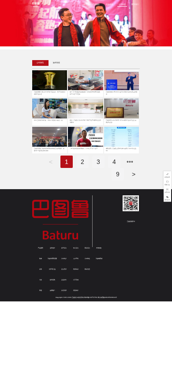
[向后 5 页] (130, 162)
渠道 (40, 290)
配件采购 (52, 280)
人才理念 (76, 258)
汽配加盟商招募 (52, 258)
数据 (40, 258)
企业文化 (64, 280)
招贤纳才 (76, 290)
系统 (40, 269)
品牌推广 (52, 290)
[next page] (130, 162)
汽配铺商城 (99, 258)
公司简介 (64, 258)
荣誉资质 (64, 290)
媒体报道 (56, 63)
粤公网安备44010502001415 (107, 297)
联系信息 (87, 269)
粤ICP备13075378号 (90, 297)
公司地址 (87, 258)
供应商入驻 (52, 269)
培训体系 (76, 269)
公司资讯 (40, 63)
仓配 (40, 280)
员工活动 (76, 280)
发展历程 (64, 269)
